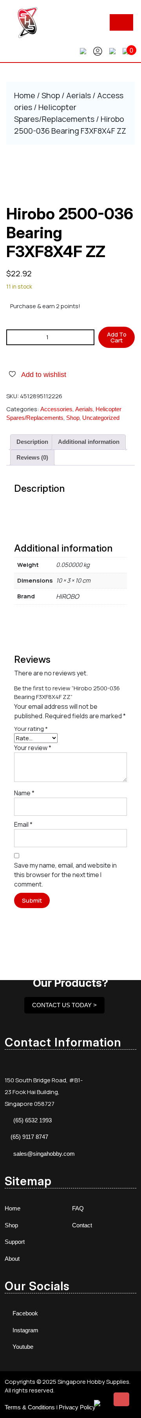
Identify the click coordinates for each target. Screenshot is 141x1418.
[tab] (121, 22)
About (12, 1258)
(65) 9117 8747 (29, 1136)
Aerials (78, 95)
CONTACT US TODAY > (64, 1005)
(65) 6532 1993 (32, 1120)
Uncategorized (100, 417)
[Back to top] (121, 1399)
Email (23, 824)
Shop (51, 95)
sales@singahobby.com (44, 1153)
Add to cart (117, 337)
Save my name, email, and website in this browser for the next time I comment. (65, 874)
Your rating (31, 729)
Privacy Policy (77, 1407)
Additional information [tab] (88, 441)
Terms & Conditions (30, 1407)
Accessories (56, 409)
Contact (82, 1225)
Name (24, 793)
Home (24, 95)
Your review (32, 747)
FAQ (78, 1208)
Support (15, 1241)
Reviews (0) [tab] (32, 457)
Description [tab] (32, 441)
